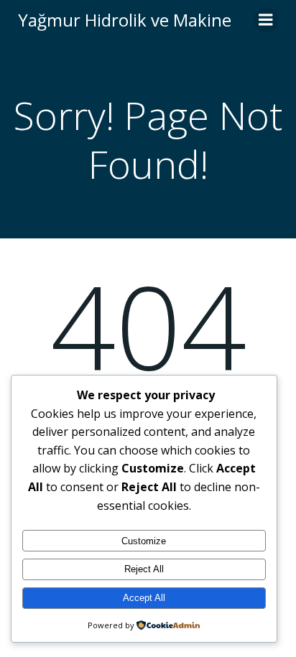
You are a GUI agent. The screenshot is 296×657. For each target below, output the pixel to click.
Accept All (144, 597)
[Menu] (266, 20)
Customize (143, 541)
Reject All (144, 569)
